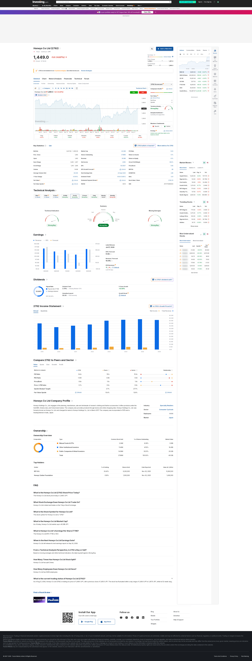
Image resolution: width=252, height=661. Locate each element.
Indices (182, 50)
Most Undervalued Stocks (187, 235)
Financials (68, 79)
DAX (181, 87)
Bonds (198, 50)
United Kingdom (55, 8)
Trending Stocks (186, 202)
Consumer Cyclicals (166, 409)
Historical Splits (71, 83)
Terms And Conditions (220, 656)
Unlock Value (167, 57)
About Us (176, 611)
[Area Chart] (39, 88)
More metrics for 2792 (165, 145)
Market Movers (185, 162)
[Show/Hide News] (77, 88)
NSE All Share (184, 75)
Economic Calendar (107, 5)
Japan (171, 417)
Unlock (79, 392)
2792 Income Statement (47, 306)
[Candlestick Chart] (35, 88)
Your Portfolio (155, 620)
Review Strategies (86, 70)
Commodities (190, 50)
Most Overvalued (198, 240)
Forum (86, 79)
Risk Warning (245, 656)
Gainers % (192, 167)
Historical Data (60, 83)
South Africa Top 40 (185, 91)
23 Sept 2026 (122, 173)
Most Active (183, 167)
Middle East (109, 8)
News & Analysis (55, 79)
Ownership (51, 83)
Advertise (176, 615)
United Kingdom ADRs (83, 8)
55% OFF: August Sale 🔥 (187, 2)
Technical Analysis (44, 190)
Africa (141, 8)
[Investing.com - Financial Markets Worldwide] (40, 2)
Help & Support (178, 620)
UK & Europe (100, 8)
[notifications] (214, 2)
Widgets (153, 624)
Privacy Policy (234, 656)
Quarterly (44, 311)
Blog (152, 611)
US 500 (182, 81)
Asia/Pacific (117, 8)
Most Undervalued (185, 240)
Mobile (153, 615)
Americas (92, 8)
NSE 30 (182, 72)
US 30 (181, 78)
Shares (36, 8)
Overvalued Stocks (175, 8)
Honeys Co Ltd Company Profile (51, 400)
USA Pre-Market (126, 8)
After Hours (135, 8)
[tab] (37, 196)
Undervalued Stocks (162, 8)
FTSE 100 (182, 84)
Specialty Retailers (166, 405)
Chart (44, 79)
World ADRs (72, 8)
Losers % (200, 167)
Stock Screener (120, 5)
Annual (35, 311)
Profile (43, 83)
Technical (78, 79)
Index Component (83, 83)
